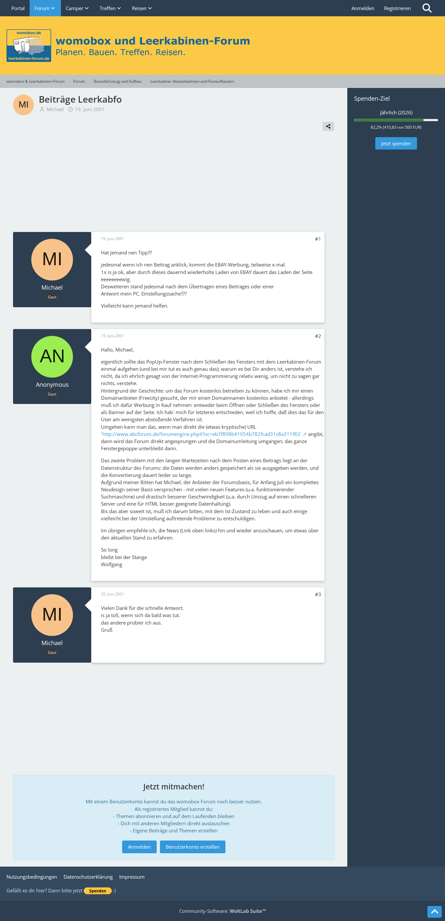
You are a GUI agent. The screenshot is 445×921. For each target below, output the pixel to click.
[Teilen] (328, 126)
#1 (318, 239)
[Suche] (427, 8)
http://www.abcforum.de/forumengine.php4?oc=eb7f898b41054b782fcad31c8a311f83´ (201, 434)
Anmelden (363, 8)
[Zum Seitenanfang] (434, 912)
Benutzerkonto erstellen (193, 846)
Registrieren (397, 8)
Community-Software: (222, 911)
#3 (318, 594)
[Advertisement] (173, 183)
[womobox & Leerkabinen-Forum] (222, 45)
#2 (318, 336)
